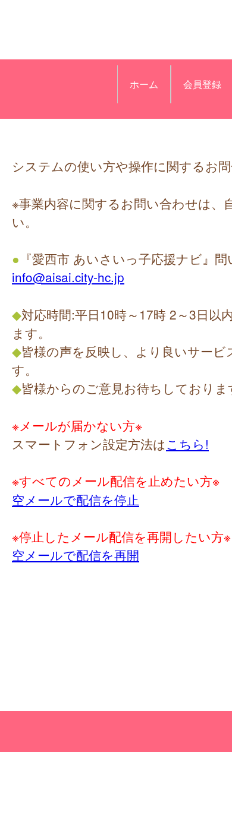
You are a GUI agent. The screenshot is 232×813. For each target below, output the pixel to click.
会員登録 (202, 84)
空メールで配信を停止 (75, 499)
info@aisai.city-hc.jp (68, 277)
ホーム (144, 84)
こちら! (187, 444)
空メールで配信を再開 (75, 555)
